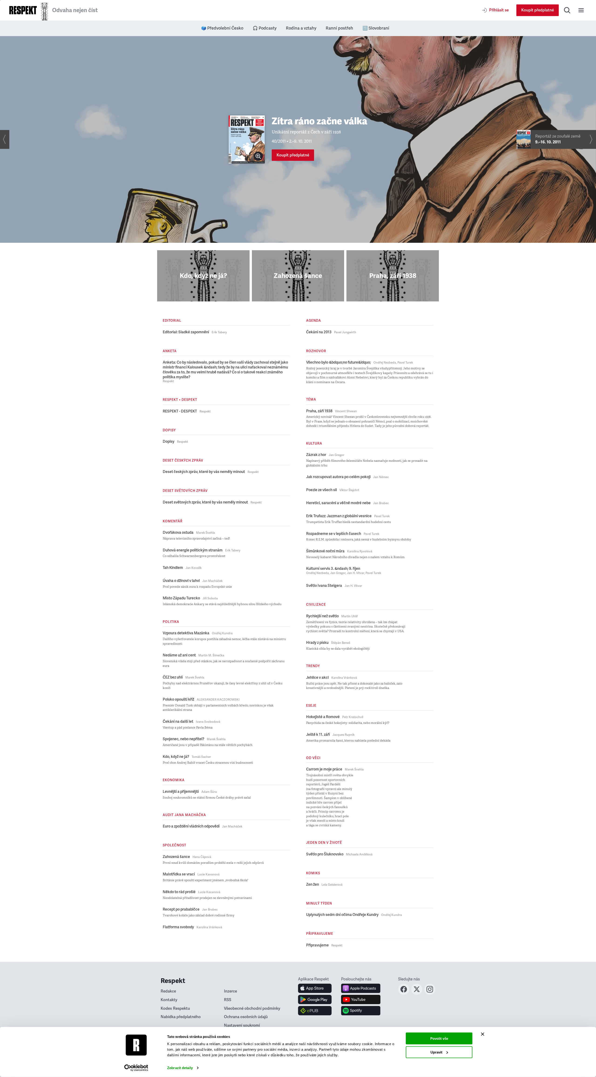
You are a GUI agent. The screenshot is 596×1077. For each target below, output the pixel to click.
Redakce (168, 991)
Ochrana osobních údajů (246, 1016)
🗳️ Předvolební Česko (222, 28)
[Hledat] (567, 10)
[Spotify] (360, 1010)
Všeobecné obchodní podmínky (252, 1008)
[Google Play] (315, 999)
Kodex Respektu (175, 1008)
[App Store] (315, 988)
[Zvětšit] (258, 156)
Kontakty (169, 999)
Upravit (436, 1052)
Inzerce (230, 991)
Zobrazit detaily (180, 1068)
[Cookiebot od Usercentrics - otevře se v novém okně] (136, 1067)
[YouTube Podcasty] (360, 999)
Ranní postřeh (339, 28)
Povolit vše (439, 1038)
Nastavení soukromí (242, 1025)
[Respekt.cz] (23, 10)
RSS (227, 999)
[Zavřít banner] (482, 1034)
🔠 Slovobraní (375, 28)
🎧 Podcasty (265, 28)
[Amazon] (315, 1010)
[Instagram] (429, 993)
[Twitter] (416, 993)
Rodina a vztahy (301, 28)
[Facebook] (403, 993)
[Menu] (581, 10)
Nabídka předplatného (181, 1016)
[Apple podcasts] (360, 988)
